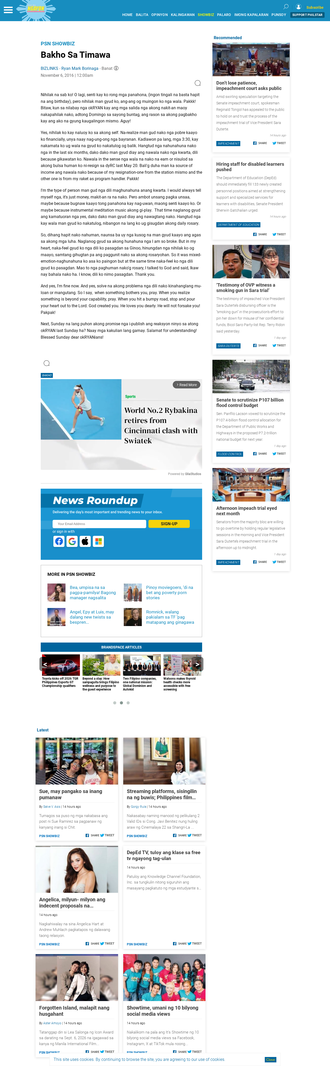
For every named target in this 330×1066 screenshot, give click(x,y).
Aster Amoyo (52, 1023)
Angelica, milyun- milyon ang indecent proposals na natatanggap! (72, 902)
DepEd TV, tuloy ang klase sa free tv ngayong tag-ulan (163, 855)
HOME (127, 15)
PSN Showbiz (58, 43)
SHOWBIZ (206, 15)
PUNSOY (278, 15)
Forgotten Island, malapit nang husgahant (74, 1011)
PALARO (224, 15)
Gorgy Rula (138, 807)
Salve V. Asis (51, 807)
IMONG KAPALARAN (251, 15)
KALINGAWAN (183, 15)
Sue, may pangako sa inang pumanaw (70, 794)
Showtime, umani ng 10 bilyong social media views (162, 1011)
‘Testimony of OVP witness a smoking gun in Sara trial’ (245, 287)
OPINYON (159, 15)
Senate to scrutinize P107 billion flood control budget (250, 402)
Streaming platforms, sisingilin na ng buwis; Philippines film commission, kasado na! (162, 794)
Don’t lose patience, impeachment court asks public (249, 85)
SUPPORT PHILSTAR (307, 15)
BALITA (142, 15)
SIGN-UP (169, 523)
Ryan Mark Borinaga (79, 68)
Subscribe (315, 7)
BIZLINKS (49, 68)
